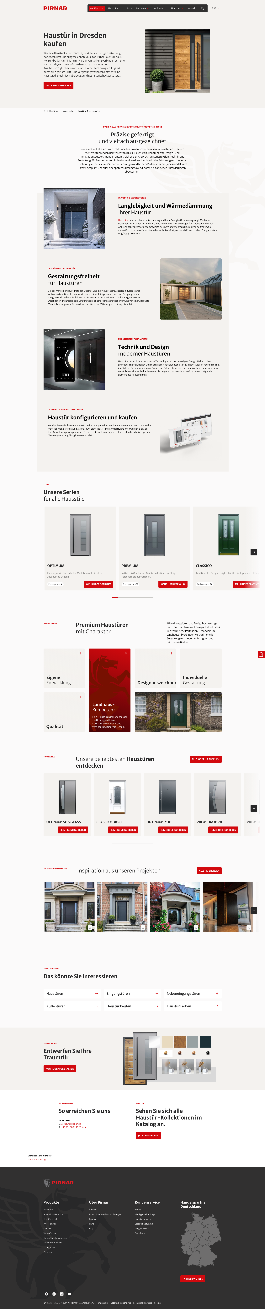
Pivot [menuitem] (129, 8)
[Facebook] (46, 1294)
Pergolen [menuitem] (141, 8)
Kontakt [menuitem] (192, 8)
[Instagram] (54, 1294)
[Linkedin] (62, 1294)
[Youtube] (69, 1294)
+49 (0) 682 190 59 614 (73, 1127)
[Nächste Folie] (254, 552)
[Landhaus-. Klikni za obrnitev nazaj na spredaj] (126, 653)
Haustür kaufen (68, 111)
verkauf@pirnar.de (71, 1123)
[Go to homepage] (56, 8)
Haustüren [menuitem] (113, 8)
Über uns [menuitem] (176, 8)
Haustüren (53, 111)
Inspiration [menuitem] (158, 8)
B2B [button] (214, 8)
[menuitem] (97, 8)
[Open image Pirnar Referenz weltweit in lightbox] (90, 927)
